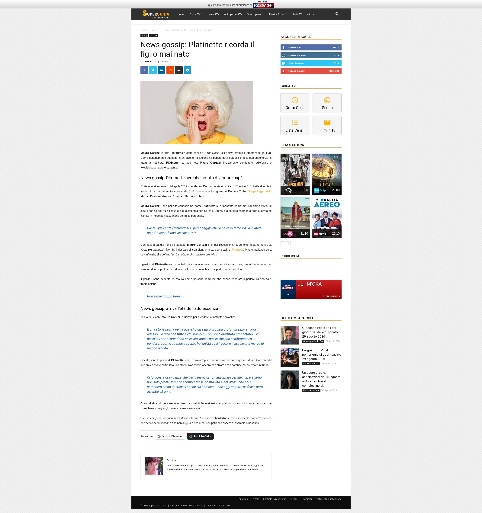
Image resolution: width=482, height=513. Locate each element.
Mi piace (334, 47)
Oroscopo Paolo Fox (313, 341)
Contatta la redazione (274, 499)
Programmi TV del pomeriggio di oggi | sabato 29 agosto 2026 (321, 354)
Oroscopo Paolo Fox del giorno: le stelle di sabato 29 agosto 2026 (320, 332)
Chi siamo (242, 499)
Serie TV (297, 14)
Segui (335, 55)
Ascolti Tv (213, 14)
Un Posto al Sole (311, 390)
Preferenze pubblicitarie (329, 499)
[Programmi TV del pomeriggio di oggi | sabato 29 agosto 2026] (290, 357)
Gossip (154, 30)
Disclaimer (306, 499)
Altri (309, 14)
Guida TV (195, 14)
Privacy (293, 499)
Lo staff (255, 499)
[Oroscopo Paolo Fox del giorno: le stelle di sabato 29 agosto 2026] (290, 335)
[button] (337, 14)
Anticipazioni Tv (233, 14)
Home (181, 14)
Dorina (147, 61)
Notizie (153, 35)
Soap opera (254, 14)
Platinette (237, 249)
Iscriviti (334, 71)
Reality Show (276, 14)
